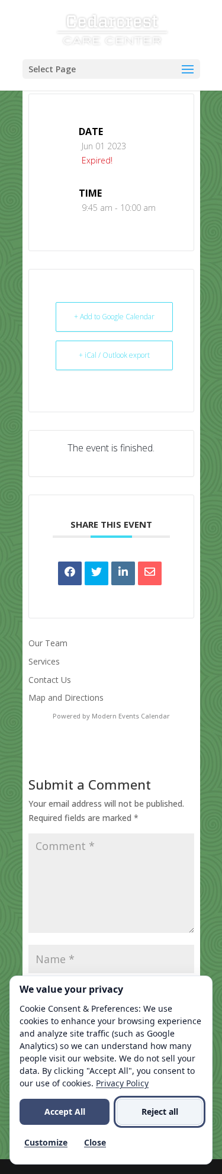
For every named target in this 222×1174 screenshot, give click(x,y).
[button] (111, 69)
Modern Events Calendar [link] (131, 715)
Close (95, 1142)
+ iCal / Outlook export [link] (114, 355)
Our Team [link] (47, 643)
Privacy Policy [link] (122, 1083)
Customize (45, 1142)
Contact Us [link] (49, 679)
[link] (112, 28)
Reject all (159, 1111)
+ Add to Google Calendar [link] (114, 317)
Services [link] (44, 661)
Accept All (64, 1111)
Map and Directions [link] (66, 697)
